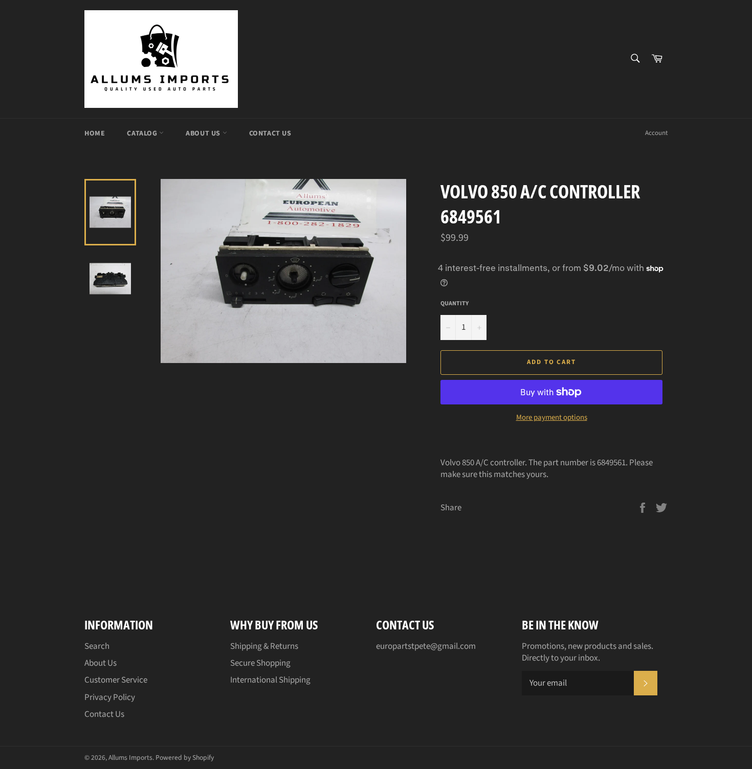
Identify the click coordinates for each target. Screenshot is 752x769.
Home (94, 133)
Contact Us (270, 133)
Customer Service (115, 680)
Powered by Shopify (185, 757)
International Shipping (270, 680)
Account (656, 133)
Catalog (143, 133)
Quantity (454, 304)
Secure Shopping (260, 663)
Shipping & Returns (264, 646)
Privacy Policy (109, 697)
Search (96, 646)
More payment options (551, 418)
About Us (204, 133)
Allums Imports (130, 757)
